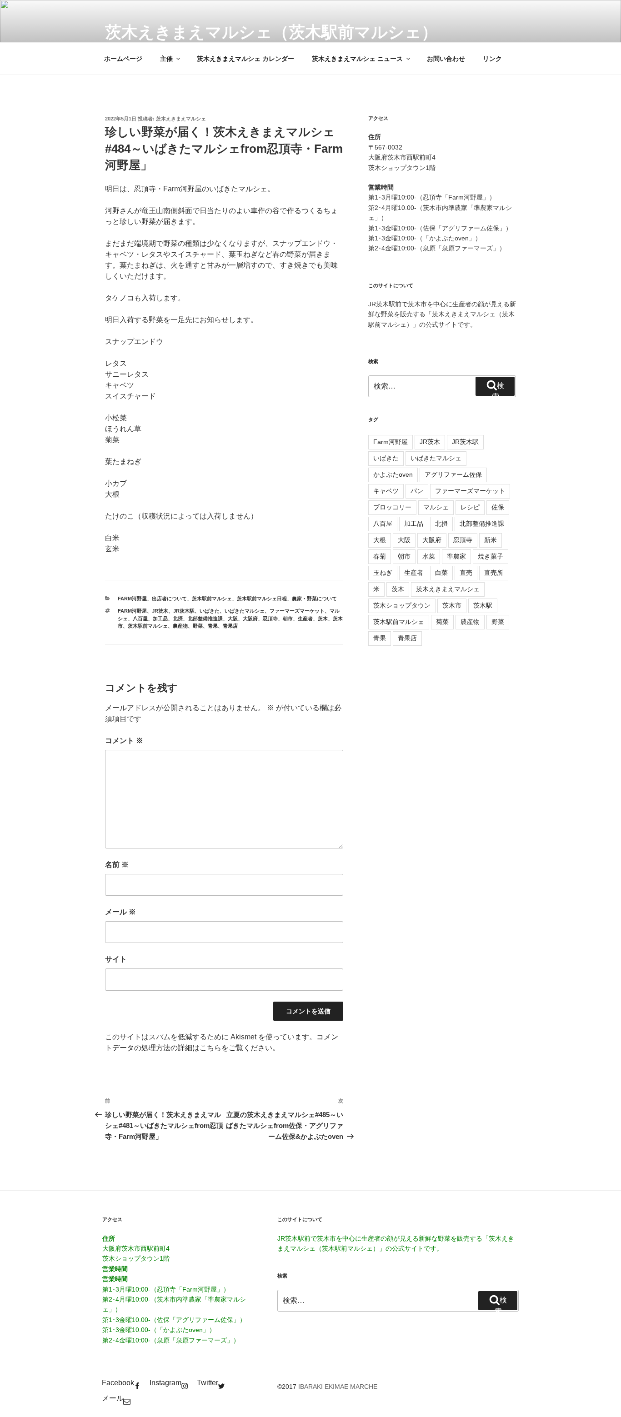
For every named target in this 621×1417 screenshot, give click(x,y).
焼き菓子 (490, 556)
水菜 (428, 556)
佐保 (497, 507)
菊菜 (442, 621)
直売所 (493, 572)
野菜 (198, 626)
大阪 (233, 618)
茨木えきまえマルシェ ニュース (357, 58)
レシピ (470, 507)
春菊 (379, 556)
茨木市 (451, 605)
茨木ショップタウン (402, 605)
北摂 (178, 618)
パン (417, 490)
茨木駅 (482, 605)
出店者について (169, 598)
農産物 (180, 626)
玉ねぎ (382, 572)
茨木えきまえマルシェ (181, 118)
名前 (117, 864)
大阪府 (250, 618)
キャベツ (386, 490)
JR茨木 (160, 611)
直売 (466, 572)
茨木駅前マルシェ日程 (262, 598)
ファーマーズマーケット (297, 611)
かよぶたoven (393, 474)
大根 (379, 540)
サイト (116, 959)
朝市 (288, 618)
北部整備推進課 (205, 618)
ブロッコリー (392, 507)
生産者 (305, 618)
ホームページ (123, 58)
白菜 (441, 572)
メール (120, 912)
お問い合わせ (446, 58)
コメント (124, 740)
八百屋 (140, 618)
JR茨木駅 (184, 611)
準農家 (456, 556)
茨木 (323, 618)
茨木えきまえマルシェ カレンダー (245, 58)
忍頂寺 (270, 618)
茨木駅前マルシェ (212, 598)
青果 (213, 626)
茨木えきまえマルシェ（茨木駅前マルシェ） (271, 32)
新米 (490, 540)
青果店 (230, 626)
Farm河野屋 (132, 598)
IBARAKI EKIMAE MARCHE (337, 1386)
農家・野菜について (314, 598)
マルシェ (436, 507)
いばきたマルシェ (245, 611)
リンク (492, 58)
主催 (166, 58)
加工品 (160, 618)
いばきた (210, 611)
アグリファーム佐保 (453, 474)
